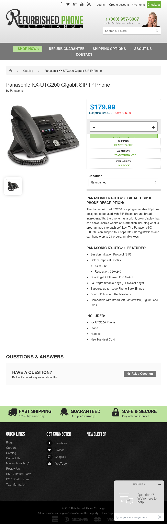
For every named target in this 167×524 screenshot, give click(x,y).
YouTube (57, 463)
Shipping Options (109, 49)
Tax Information (16, 484)
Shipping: (123, 143)
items (140, 4)
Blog (9, 442)
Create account (119, 4)
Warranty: (124, 153)
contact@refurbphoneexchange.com (122, 23)
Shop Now (27, 49)
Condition (95, 176)
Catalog (28, 71)
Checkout (154, 4)
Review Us (13, 468)
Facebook (57, 443)
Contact (84, 54)
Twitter (56, 450)
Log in (101, 4)
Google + (57, 457)
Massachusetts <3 (18, 463)
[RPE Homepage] (11, 70)
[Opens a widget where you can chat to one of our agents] (139, 501)
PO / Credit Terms (17, 479)
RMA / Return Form (18, 474)
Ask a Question (142, 373)
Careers (11, 447)
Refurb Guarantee (66, 49)
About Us (143, 49)
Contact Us (13, 458)
